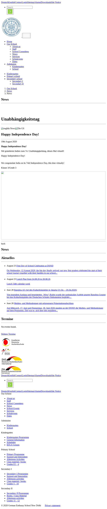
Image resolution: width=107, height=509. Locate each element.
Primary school (13, 76)
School (15, 69)
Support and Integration (17, 457)
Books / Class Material (17, 496)
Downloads (46, 2)
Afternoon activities (15, 479)
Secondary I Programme (17, 474)
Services (16, 56)
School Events (13, 408)
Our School (12, 44)
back (3, 243)
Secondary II (18, 84)
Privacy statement (52, 505)
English (11, 2)
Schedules (11, 442)
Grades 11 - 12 (13, 501)
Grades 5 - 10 (13, 484)
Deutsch (4, 2)
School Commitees (20, 51)
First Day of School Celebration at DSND (34, 266)
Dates (14, 61)
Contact (18, 2)
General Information (16, 440)
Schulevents (17, 59)
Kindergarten (18, 66)
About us (16, 46)
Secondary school (14, 79)
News (14, 54)
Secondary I (17, 81)
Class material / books (16, 462)
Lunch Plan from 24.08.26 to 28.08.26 (33, 279)
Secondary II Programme (18, 493)
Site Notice (56, 2)
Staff (14, 49)
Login (24, 2)
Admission (11, 64)
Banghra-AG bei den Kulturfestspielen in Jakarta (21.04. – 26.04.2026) (45, 290)
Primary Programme (15, 454)
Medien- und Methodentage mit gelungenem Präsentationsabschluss (44, 303)
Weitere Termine (8, 334)
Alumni (37, 2)
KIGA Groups (13, 445)
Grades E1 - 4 (13, 464)
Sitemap (30, 2)
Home (9, 41)
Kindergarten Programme (18, 437)
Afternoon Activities (16, 459)
